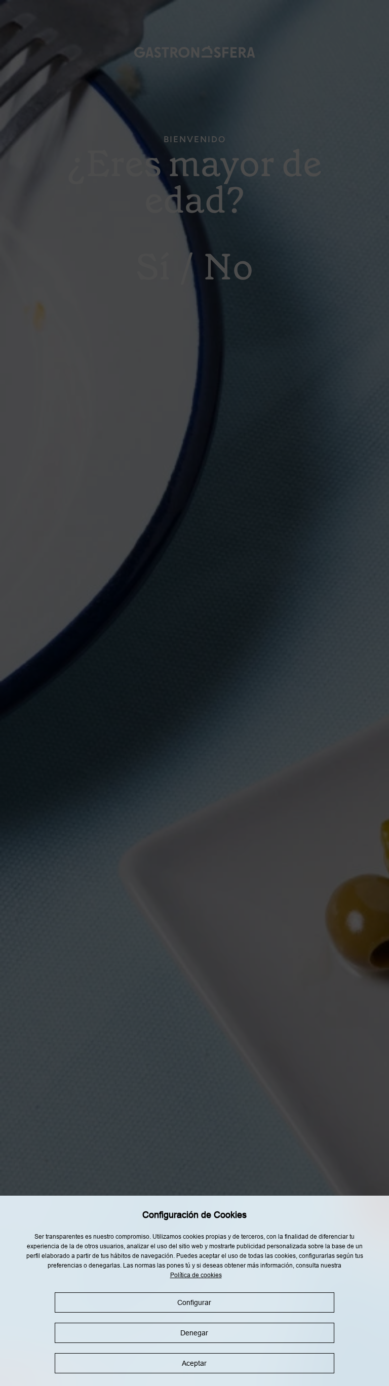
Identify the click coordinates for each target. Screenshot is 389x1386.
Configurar (194, 1302)
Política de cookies (196, 1275)
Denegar (194, 1333)
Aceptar (194, 1363)
